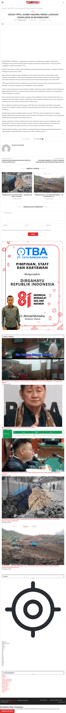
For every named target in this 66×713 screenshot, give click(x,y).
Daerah (4, 676)
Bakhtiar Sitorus (22, 20)
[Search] (63, 2)
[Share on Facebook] (37, 139)
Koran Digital (5, 685)
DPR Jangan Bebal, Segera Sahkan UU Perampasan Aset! (18, 427)
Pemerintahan (5, 689)
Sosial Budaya (6, 682)
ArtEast (10, 702)
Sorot (3, 678)
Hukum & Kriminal (7, 679)
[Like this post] (35, 139)
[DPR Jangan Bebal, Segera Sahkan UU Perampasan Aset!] (33, 406)
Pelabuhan (5, 683)
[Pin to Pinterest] (40, 139)
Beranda (4, 8)
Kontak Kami (61, 702)
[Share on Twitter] (39, 139)
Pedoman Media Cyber (56, 700)
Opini (3, 691)
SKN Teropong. (13, 700)
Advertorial (5, 686)
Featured (4, 690)
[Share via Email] (42, 139)
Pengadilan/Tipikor (7, 680)
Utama (3, 675)
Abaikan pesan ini (7, 711)
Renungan (4, 687)
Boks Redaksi (43, 700)
